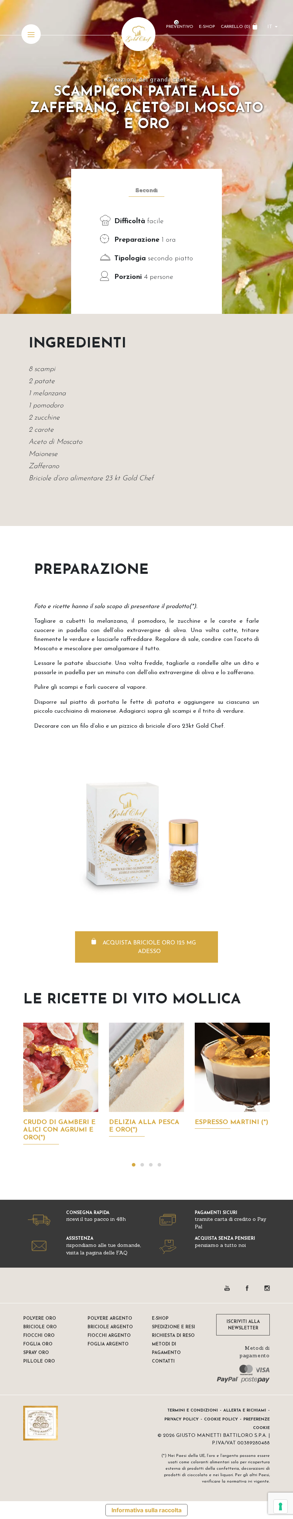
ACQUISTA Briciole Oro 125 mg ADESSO (149, 947)
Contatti (163, 1361)
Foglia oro (38, 1344)
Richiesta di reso (173, 1336)
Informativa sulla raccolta (146, 1510)
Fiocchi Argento (109, 1336)
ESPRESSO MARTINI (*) (231, 1122)
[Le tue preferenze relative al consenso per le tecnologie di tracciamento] (280, 1506)
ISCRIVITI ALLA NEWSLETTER (243, 1325)
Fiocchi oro (39, 1336)
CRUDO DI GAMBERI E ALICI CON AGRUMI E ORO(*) (59, 1130)
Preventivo (179, 27)
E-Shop (207, 27)
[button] (133, 1164)
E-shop (160, 1319)
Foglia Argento (108, 1344)
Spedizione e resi (173, 1327)
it (269, 27)
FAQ (121, 1252)
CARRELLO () (235, 27)
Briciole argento (110, 1327)
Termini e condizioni (192, 1411)
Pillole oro (39, 1361)
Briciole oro (40, 1327)
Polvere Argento (110, 1319)
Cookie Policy (221, 1420)
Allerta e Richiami (244, 1411)
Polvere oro (39, 1319)
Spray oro (36, 1353)
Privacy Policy (181, 1420)
